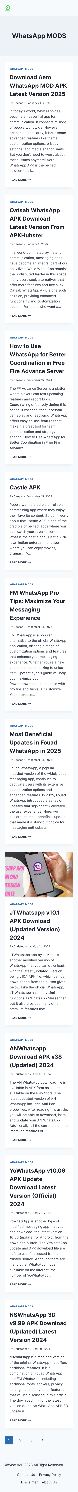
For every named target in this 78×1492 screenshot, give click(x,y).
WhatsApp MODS (21, 68)
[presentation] (39, 874)
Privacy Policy (50, 1475)
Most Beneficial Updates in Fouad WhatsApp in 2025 (35, 742)
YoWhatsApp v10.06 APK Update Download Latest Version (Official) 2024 (37, 1187)
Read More (20, 179)
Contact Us (26, 1475)
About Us (49, 1482)
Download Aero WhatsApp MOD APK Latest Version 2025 (38, 85)
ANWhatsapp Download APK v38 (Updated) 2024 (36, 1056)
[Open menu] (69, 8)
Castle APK (25, 487)
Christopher (21, 946)
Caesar (18, 103)
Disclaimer (29, 1482)
